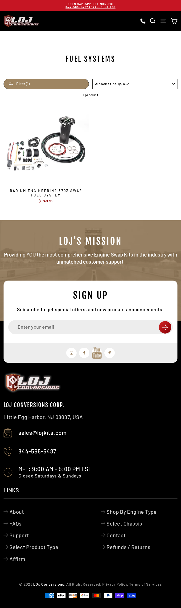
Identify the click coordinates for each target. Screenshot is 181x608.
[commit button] (165, 327)
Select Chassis (124, 523)
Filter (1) (23, 83)
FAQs (15, 523)
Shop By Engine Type (132, 512)
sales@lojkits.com (42, 432)
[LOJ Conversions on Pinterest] (109, 353)
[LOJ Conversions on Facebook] (84, 353)
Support (19, 535)
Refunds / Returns (128, 547)
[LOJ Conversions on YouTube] (97, 353)
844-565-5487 (37, 451)
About (16, 512)
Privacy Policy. (115, 584)
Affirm (17, 559)
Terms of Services (145, 584)
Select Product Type (33, 547)
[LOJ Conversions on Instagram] (71, 353)
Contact (116, 535)
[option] (90, 5)
